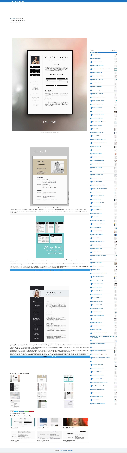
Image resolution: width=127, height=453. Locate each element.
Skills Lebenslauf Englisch (96, 58)
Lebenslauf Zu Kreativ (95, 399)
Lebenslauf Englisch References (97, 396)
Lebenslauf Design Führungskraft (97, 93)
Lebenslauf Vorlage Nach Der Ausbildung (99, 255)
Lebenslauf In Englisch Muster (97, 213)
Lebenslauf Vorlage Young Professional (98, 343)
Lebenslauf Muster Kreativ (96, 192)
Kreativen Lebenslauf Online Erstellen (98, 220)
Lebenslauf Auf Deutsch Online (97, 61)
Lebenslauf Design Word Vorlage (97, 79)
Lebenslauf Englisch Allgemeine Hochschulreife (100, 382)
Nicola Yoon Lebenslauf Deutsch (97, 111)
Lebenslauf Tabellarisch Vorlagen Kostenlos (99, 188)
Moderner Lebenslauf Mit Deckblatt (98, 202)
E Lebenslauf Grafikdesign (96, 146)
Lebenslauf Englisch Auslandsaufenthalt (98, 97)
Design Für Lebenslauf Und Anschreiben (98, 121)
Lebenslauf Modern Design (96, 128)
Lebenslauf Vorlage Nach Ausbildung (98, 100)
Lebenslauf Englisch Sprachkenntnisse (98, 403)
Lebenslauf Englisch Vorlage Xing (97, 135)
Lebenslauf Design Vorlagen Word (97, 132)
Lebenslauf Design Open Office (97, 294)
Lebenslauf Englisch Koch (96, 206)
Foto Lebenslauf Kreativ (14, 427)
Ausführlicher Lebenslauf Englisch (97, 375)
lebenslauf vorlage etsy (15, 413)
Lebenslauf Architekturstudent (97, 216)
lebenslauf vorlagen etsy (21, 413)
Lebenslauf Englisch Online (96, 209)
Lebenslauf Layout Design (96, 199)
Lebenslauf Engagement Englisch (97, 174)
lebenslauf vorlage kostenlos (63, 450)
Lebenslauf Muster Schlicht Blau (97, 304)
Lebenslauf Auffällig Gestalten (97, 167)
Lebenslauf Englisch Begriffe (97, 297)
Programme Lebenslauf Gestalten (97, 378)
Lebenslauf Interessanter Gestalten (98, 361)
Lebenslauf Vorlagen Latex (96, 54)
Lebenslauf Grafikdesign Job (97, 322)
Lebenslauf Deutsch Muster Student (69, 440)
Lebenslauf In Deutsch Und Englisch (98, 65)
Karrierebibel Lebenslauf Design (97, 104)
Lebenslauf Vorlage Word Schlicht (97, 368)
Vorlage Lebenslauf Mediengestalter (98, 160)
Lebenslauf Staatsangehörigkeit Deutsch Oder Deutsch (101, 357)
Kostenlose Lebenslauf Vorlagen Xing (98, 389)
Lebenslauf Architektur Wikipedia (97, 234)
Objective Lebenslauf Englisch (97, 329)
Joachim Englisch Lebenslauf (97, 153)
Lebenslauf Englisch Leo (96, 237)
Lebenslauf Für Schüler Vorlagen (97, 178)
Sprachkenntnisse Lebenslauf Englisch (98, 185)
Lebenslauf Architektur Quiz (96, 311)
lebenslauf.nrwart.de (17, 1)
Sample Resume (70, 450)
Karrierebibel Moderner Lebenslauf (98, 315)
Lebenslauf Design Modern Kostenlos (43, 427)
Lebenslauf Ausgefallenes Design (97, 280)
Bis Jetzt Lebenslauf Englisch (97, 181)
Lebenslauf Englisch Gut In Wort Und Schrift (99, 273)
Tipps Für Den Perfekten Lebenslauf (98, 276)
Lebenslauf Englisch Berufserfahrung (43, 440)
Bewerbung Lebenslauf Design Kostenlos (99, 350)
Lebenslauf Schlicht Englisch (97, 107)
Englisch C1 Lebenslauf (96, 269)
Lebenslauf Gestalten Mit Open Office (98, 241)
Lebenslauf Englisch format (96, 371)
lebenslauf (12, 22)
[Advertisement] (40, 11)
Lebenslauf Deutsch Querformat (97, 301)
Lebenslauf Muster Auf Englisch (97, 290)
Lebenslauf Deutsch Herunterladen (98, 156)
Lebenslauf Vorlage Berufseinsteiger (98, 325)
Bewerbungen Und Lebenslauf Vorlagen (98, 139)
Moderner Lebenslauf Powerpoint (97, 283)
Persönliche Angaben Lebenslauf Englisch (99, 385)
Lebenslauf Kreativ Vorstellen (97, 262)
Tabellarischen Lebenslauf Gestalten (98, 266)
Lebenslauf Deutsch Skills (96, 149)
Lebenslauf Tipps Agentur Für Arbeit (98, 195)
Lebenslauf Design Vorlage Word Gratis (98, 223)
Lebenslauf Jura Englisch (96, 392)
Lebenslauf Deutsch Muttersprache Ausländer (99, 354)
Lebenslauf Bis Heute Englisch (97, 125)
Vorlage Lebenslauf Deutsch (96, 227)
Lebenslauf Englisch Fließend (97, 86)
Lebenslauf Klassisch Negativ (97, 244)
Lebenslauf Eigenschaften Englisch (98, 114)
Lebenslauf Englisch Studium (97, 318)
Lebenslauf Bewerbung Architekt (97, 118)
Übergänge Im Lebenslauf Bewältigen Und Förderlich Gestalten (102, 68)
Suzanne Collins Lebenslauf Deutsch (69, 427)
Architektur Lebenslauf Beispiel (97, 364)
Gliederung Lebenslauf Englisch (97, 308)
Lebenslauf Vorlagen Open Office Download (99, 142)
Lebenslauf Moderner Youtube (97, 248)
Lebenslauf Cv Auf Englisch (15, 440)
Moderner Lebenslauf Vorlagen (97, 230)
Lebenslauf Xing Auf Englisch (97, 287)
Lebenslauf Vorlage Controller (97, 72)
